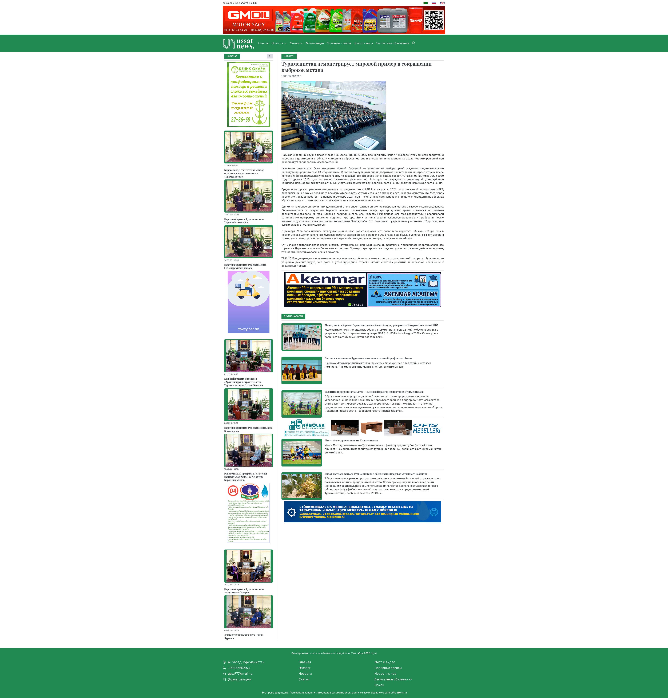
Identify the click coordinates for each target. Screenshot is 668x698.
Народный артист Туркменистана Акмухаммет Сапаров (244, 590)
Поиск (379, 685)
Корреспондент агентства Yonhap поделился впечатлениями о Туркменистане (244, 173)
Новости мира (363, 43)
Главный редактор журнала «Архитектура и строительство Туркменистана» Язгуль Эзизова (243, 382)
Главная (305, 662)
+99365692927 (238, 668)
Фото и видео (315, 43)
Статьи (295, 43)
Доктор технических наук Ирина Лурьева (243, 636)
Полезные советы (339, 43)
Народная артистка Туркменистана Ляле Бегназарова (248, 429)
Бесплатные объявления (392, 43)
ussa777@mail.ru (240, 674)
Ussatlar (263, 43)
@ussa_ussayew (239, 679)
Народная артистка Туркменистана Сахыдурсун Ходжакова (245, 266)
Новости (278, 43)
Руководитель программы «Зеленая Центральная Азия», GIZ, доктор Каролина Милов (245, 477)
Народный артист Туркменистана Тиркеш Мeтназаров (244, 220)
